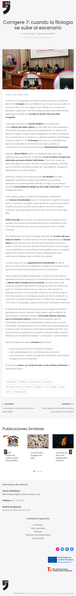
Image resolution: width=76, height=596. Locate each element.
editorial (38, 387)
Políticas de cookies (44, 593)
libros (9, 392)
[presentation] (12, 441)
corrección (47, 382)
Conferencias (34, 382)
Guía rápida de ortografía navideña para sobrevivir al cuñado (58, 408)
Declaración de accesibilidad (63, 593)
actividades (11, 382)
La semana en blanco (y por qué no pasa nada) (18, 408)
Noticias (38, 531)
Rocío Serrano (29, 34)
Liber (62, 387)
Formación (38, 525)
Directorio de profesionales (38, 535)
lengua (54, 387)
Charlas (22, 382)
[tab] (34, 471)
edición (29, 387)
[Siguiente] (70, 452)
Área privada (38, 538)
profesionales (20, 392)
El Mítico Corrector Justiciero (38, 37)
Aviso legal (32, 593)
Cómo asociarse (38, 528)
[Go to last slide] (5, 452)
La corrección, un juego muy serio (37, 455)
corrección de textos (15, 387)
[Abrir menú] (71, 7)
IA (46, 387)
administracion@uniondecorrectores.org (21, 494)
